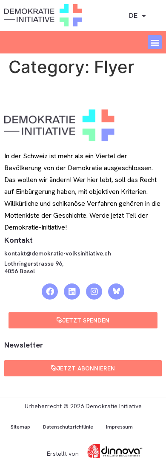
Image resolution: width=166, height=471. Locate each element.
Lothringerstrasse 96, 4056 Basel (33, 267)
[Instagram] (94, 291)
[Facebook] (50, 291)
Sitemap (20, 426)
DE (133, 15)
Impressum (119, 426)
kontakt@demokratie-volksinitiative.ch (58, 253)
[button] (155, 42)
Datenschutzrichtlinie (68, 426)
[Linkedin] (72, 291)
